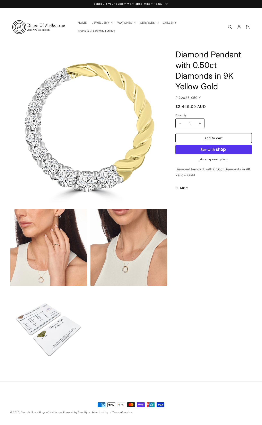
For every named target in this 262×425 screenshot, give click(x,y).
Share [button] (184, 187)
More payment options (214, 159)
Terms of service (122, 412)
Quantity (180, 115)
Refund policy (99, 412)
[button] (102, 22)
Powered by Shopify (75, 412)
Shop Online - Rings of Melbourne (42, 412)
